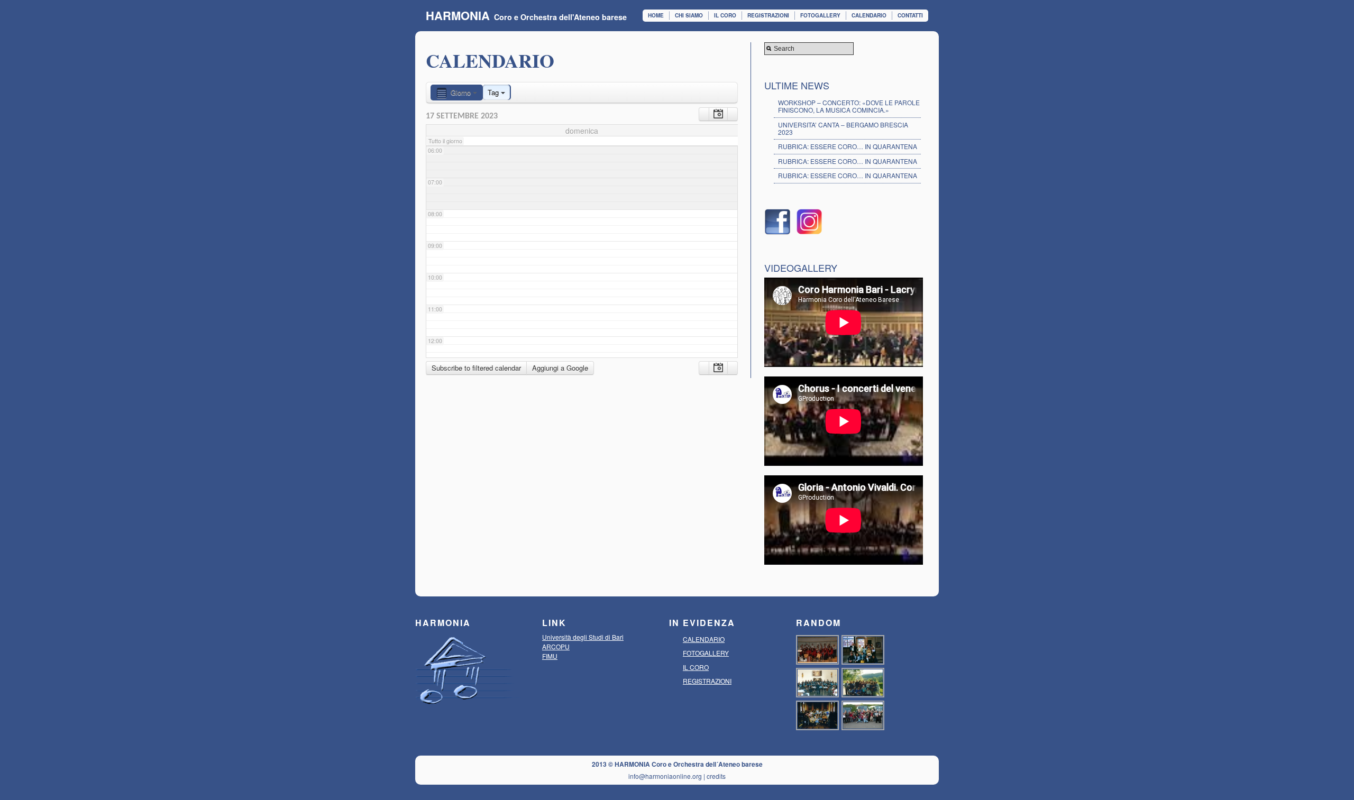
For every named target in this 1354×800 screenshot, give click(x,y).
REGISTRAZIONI (768, 15)
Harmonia (458, 15)
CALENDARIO (869, 15)
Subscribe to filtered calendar (476, 368)
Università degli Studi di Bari (583, 636)
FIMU (549, 655)
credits (716, 775)
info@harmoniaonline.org (665, 775)
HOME (656, 15)
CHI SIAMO (689, 15)
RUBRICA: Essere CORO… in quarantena (847, 161)
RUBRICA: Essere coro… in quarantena (847, 146)
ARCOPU (556, 646)
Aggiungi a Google (560, 368)
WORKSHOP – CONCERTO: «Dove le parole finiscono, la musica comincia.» (849, 106)
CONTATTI (910, 15)
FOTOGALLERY (820, 15)
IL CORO (725, 15)
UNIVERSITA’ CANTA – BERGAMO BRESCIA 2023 (843, 128)
